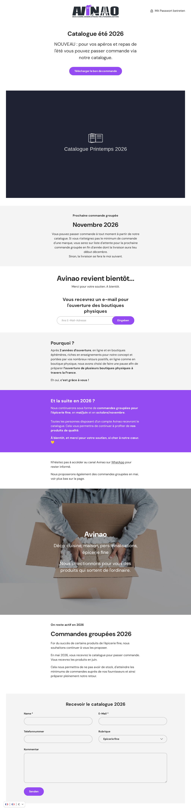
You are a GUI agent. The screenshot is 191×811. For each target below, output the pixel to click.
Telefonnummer (34, 731)
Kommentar (31, 749)
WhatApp (117, 462)
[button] (14, 804)
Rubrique (104, 731)
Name (27, 713)
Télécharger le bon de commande (95, 71)
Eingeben (123, 320)
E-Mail (102, 713)
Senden (34, 791)
